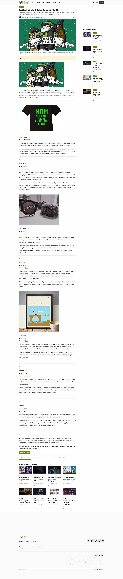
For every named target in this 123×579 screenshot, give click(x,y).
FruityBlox (90, 564)
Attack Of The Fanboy (99, 558)
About (20, 546)
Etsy (26, 169)
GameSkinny (78, 562)
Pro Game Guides (69, 558)
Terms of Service (32, 546)
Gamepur (90, 558)
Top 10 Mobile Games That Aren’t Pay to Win (54, 500)
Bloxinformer (101, 564)
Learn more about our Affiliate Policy (25, 458)
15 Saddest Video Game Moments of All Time (39, 479)
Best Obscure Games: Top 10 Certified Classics (24, 500)
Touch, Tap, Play (69, 564)
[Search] (93, 2)
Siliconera (79, 560)
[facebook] (99, 540)
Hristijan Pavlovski (23, 483)
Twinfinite (78, 558)
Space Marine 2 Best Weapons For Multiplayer (54, 479)
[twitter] (95, 540)
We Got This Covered (87, 560)
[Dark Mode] (97, 2)
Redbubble (28, 376)
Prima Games (70, 560)
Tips (43, 2)
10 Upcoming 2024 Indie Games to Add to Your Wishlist (69, 479)
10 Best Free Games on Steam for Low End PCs (39, 500)
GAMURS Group (101, 569)
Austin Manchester (67, 483)
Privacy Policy (41, 546)
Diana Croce (65, 506)
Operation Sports (88, 562)
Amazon (27, 139)
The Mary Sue (101, 562)
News (32, 2)
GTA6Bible (71, 566)
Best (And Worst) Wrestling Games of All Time (25, 479)
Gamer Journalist (69, 562)
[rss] (88, 540)
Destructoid (101, 560)
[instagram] (92, 540)
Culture (48, 2)
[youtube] (102, 540)
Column (54, 2)
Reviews (38, 2)
